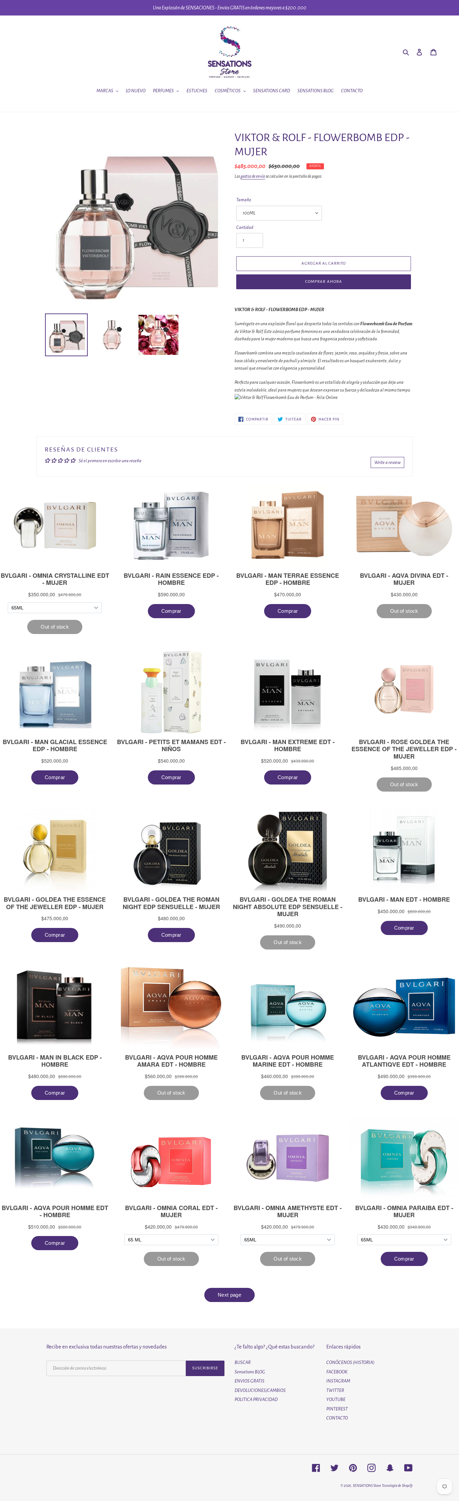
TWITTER (335, 1390)
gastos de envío (253, 176)
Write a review (387, 462)
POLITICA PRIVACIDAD (256, 1399)
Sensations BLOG (250, 1371)
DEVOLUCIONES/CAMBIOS (260, 1390)
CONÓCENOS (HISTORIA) (350, 1362)
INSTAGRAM (338, 1380)
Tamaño (243, 199)
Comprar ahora (323, 281)
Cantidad (244, 227)
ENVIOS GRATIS (249, 1380)
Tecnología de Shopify (397, 1485)
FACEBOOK (336, 1371)
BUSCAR (243, 1362)
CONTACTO (337, 1418)
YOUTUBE (335, 1399)
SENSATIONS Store (367, 1485)
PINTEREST (337, 1408)
